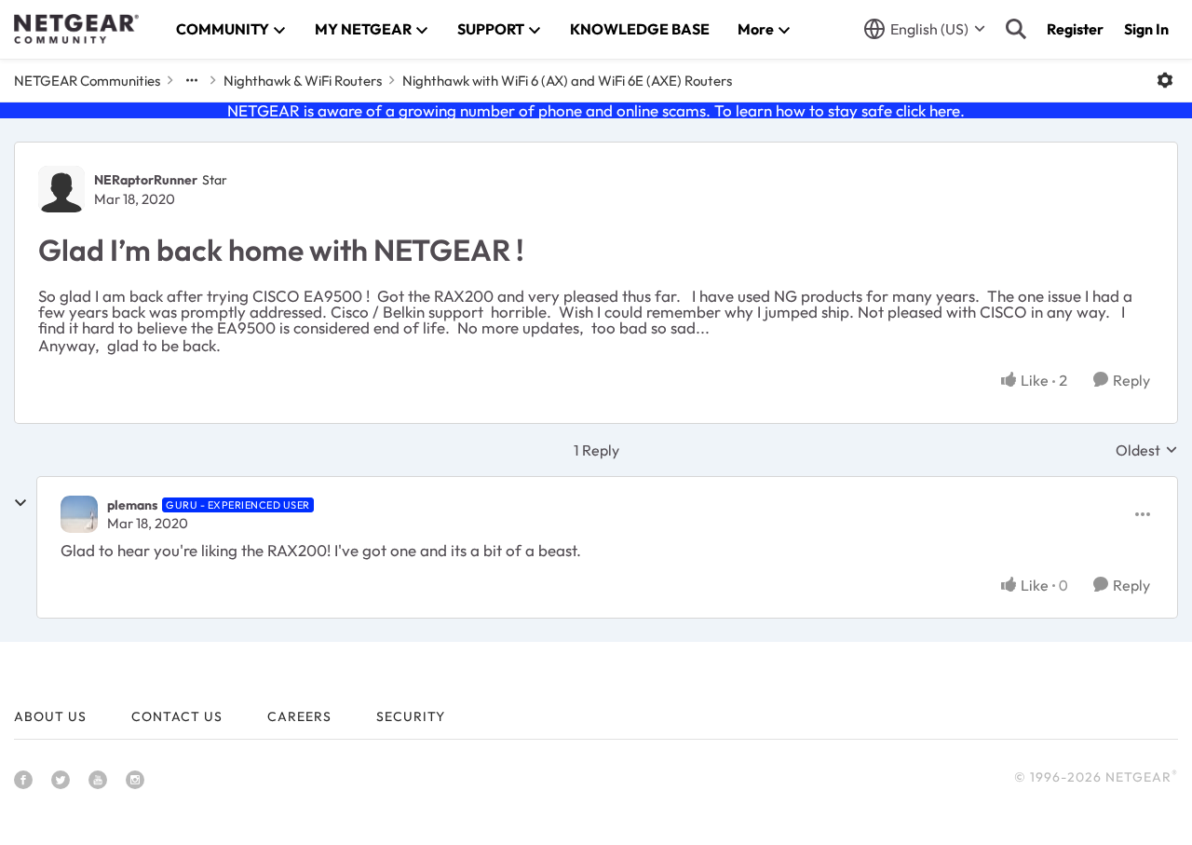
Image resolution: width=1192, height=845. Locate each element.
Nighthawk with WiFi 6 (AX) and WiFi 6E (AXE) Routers (567, 80)
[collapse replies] (20, 503)
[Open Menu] (1165, 80)
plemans (132, 504)
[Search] (1016, 29)
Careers (299, 716)
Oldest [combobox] (1147, 450)
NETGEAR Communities (87, 80)
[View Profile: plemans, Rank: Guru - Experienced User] (79, 514)
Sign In (1146, 29)
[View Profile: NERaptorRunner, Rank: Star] (61, 189)
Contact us (177, 716)
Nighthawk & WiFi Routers (303, 80)
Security (410, 716)
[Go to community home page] (76, 29)
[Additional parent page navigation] (192, 80)
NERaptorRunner (145, 179)
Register (1075, 29)
